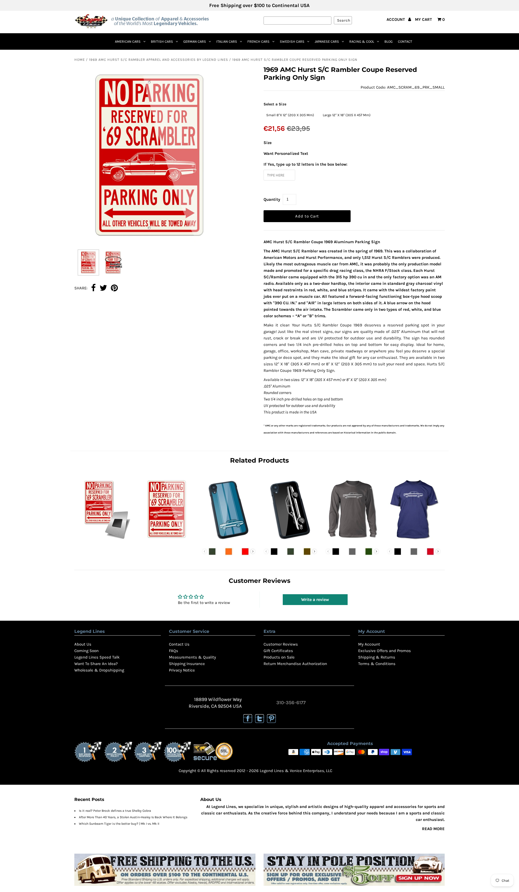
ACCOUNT (396, 19)
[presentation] (253, 551)
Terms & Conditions (376, 663)
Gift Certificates (278, 650)
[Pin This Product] (114, 288)
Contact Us (179, 644)
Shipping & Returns (376, 657)
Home (79, 60)
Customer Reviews (281, 644)
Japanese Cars (327, 41)
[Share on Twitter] (103, 288)
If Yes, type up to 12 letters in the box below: (305, 164)
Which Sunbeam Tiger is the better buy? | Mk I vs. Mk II (119, 824)
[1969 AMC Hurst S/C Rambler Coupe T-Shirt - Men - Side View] (414, 540)
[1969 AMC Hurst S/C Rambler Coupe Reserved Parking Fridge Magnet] (105, 540)
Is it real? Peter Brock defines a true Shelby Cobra (115, 811)
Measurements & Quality (192, 657)
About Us (82, 644)
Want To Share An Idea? (96, 663)
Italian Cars (226, 41)
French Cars (258, 41)
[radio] (290, 115)
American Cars (128, 41)
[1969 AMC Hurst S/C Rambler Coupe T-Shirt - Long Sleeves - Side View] (352, 540)
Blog (388, 41)
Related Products (259, 460)
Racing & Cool (361, 41)
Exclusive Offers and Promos (384, 650)
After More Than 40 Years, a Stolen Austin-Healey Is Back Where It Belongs (133, 817)
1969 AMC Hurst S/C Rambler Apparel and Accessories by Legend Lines (158, 60)
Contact (405, 41)
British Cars (162, 41)
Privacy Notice (182, 670)
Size (268, 142)
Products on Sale (279, 657)
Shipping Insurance (187, 663)
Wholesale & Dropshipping (99, 670)
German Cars (194, 41)
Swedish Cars (292, 41)
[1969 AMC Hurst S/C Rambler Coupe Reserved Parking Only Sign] (167, 540)
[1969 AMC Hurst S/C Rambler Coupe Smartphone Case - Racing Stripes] (228, 540)
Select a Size (275, 104)
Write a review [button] (315, 599)
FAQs (173, 650)
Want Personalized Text (286, 153)
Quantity (272, 199)
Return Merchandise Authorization (295, 663)
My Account (369, 644)
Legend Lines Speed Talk (96, 657)
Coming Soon (86, 650)
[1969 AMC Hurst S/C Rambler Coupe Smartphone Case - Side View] (290, 540)
